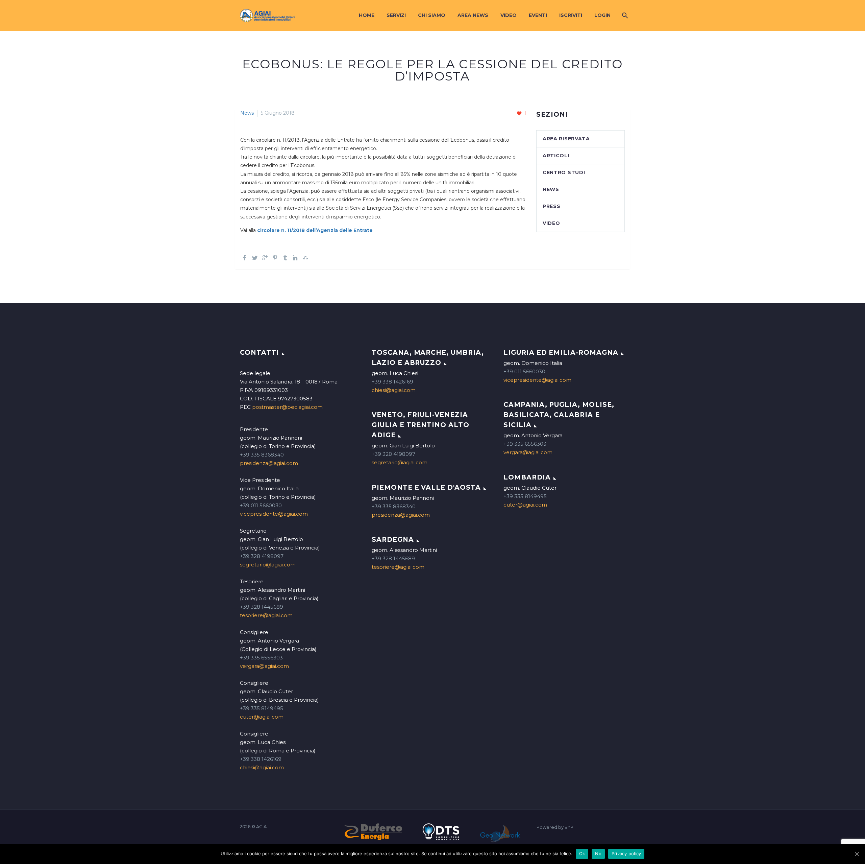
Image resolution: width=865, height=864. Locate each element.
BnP (569, 827)
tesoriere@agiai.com (266, 615)
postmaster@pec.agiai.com (287, 407)
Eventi (538, 15)
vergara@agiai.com (264, 666)
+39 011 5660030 (261, 505)
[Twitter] (254, 257)
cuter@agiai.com (261, 717)
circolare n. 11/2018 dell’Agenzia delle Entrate (315, 230)
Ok (582, 853)
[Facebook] (244, 257)
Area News (473, 15)
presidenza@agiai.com (269, 463)
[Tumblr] (285, 257)
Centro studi (564, 172)
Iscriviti (570, 15)
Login (602, 15)
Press (552, 206)
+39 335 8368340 (262, 454)
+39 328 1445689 (261, 607)
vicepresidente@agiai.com (274, 514)
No (598, 853)
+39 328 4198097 (261, 556)
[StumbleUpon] (305, 257)
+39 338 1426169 (260, 759)
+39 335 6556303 (261, 657)
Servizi (396, 15)
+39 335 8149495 (261, 708)
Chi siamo (431, 15)
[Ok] (856, 853)
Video (508, 15)
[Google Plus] (265, 257)
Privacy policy (626, 853)
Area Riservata (566, 139)
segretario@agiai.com (268, 564)
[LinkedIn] (295, 257)
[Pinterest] (275, 257)
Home (366, 15)
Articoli (556, 156)
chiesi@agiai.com (262, 767)
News (247, 113)
